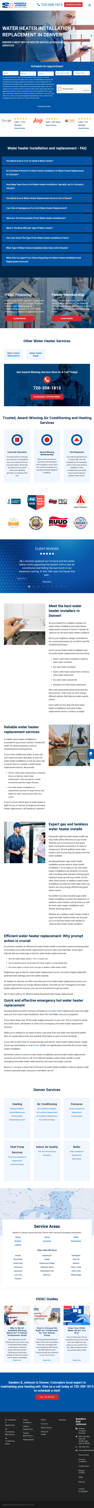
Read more (17, 1360)
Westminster (76, 1241)
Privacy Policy (35, 98)
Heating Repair (28, 1440)
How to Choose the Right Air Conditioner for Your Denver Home (17, 1331)
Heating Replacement (28, 1427)
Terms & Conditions (83, 1460)
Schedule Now (73, 4)
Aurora (18, 1237)
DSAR (81, 1477)
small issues (33, 1045)
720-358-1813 (51, 4)
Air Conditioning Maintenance (10, 1431)
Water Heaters (46, 1428)
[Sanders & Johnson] (14, 5)
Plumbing (62, 1420)
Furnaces (44, 1424)
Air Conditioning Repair (10, 1441)
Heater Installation (27, 1421)
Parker (76, 1237)
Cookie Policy (84, 1466)
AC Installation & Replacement (10, 1422)
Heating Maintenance (28, 1434)
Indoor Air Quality (44, 1433)
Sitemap (82, 1482)
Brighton (18, 1241)
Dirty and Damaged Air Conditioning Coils (77, 1330)
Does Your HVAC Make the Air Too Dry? (47, 1330)
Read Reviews (19, 128)
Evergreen (47, 1241)
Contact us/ (20, 98)
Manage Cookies (82, 1472)
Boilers (43, 1420)
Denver (47, 1237)
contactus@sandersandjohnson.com (30, 96)
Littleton (18, 1245)
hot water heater (55, 1011)
